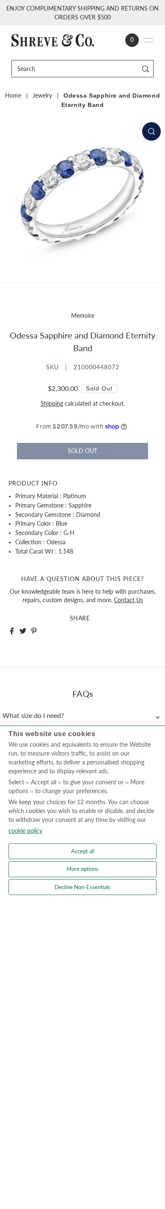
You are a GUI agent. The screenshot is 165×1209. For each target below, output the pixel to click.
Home (13, 95)
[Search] (145, 68)
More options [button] (82, 868)
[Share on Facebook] (11, 631)
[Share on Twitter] (22, 631)
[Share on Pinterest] (33, 631)
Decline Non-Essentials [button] (82, 887)
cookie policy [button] (25, 830)
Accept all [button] (82, 851)
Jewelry (42, 95)
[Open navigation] (148, 40)
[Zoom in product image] (151, 131)
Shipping (52, 403)
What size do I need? (33, 715)
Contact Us (128, 600)
